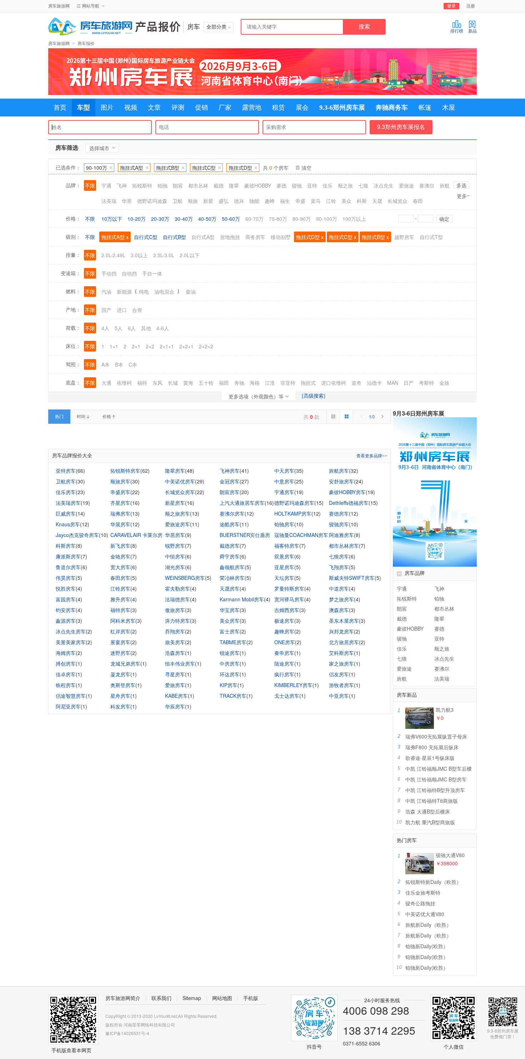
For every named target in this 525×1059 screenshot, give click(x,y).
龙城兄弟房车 (125, 663)
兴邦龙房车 (341, 631)
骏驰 (402, 638)
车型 (83, 107)
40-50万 (207, 218)
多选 (461, 185)
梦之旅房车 (341, 599)
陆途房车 (284, 663)
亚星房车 (284, 567)
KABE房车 (176, 695)
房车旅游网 (59, 6)
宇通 (402, 588)
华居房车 (175, 534)
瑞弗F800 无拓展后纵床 (432, 747)
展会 (302, 107)
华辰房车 (175, 706)
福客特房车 (286, 545)
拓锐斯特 (407, 598)
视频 (130, 107)
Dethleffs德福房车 (349, 502)
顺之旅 (441, 648)
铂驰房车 (284, 524)
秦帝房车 (284, 652)
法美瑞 (441, 678)
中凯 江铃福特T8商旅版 (431, 800)
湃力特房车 (177, 620)
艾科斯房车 (341, 652)
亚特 (439, 638)
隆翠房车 (175, 470)
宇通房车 (284, 492)
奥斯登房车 (122, 684)
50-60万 (231, 218)
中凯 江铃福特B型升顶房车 (435, 790)
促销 (201, 107)
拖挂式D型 (240, 167)
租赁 (278, 107)
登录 (451, 6)
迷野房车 (120, 652)
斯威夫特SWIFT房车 (352, 577)
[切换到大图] (346, 416)
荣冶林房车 (232, 577)
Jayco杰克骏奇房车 (77, 534)
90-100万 (96, 167)
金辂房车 (120, 556)
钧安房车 (66, 609)
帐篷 (425, 107)
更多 (462, 195)
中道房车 (339, 588)
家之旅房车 (341, 663)
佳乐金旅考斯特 (422, 892)
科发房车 (120, 706)
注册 (470, 6)
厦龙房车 (120, 674)
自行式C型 (146, 236)
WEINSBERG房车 (185, 577)
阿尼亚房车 (68, 706)
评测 (177, 107)
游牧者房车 (341, 684)
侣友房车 (339, 674)
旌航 (402, 678)
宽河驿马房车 (289, 599)
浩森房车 (175, 652)
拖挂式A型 (131, 167)
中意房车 (284, 481)
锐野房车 (175, 545)
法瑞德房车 (177, 599)
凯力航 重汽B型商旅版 (430, 822)
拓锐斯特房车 (125, 470)
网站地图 (222, 997)
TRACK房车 (233, 695)
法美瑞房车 (68, 502)
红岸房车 (120, 631)
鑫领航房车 (232, 567)
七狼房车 (339, 556)
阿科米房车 (122, 620)
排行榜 (456, 31)
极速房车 (284, 620)
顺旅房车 (120, 481)
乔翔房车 (175, 631)
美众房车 (230, 620)
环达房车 (230, 674)
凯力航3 (445, 709)
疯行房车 (284, 674)
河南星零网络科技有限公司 (149, 1024)
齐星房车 (120, 502)
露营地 (251, 107)
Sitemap (191, 997)
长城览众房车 (180, 492)
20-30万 (160, 218)
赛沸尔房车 (232, 513)
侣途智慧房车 (71, 695)
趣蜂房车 (284, 631)
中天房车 (284, 470)
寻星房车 (175, 674)
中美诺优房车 (180, 481)
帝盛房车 (120, 492)
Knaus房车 (68, 524)
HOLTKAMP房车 (292, 513)
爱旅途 (404, 668)
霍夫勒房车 (177, 588)
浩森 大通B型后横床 (427, 811)
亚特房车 (66, 470)
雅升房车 (120, 599)
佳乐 (402, 648)
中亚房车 (339, 695)
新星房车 (175, 502)
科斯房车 (66, 545)
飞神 (439, 588)
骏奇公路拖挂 (420, 903)
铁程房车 (66, 684)
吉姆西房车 (286, 609)
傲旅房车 (175, 609)
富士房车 (230, 631)
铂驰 (439, 598)
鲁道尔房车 (68, 567)
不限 (90, 218)
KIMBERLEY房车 (293, 684)
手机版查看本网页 (71, 1050)
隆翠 (439, 618)
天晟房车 (230, 588)
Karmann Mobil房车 (242, 599)
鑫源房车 (66, 620)
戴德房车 (230, 545)
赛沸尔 (441, 668)
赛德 (439, 628)
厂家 (225, 107)
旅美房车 (175, 642)
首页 (60, 107)
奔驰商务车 (392, 107)
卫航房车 (66, 481)
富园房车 (66, 599)
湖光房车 (175, 567)
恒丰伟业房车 (180, 663)
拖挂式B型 (167, 167)
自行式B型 (174, 236)
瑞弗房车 (120, 513)
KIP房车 (229, 684)
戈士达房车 (286, 695)
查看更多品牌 (371, 455)
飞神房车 (230, 470)
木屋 (448, 107)
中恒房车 (175, 556)
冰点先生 (444, 658)
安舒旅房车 (341, 481)
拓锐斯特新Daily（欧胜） (433, 881)
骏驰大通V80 (450, 855)
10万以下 (111, 218)
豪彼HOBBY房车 (347, 492)
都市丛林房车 (344, 545)
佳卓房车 (66, 674)
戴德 (402, 618)
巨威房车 (66, 513)
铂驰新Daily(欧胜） (426, 946)
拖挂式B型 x (375, 236)
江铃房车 (120, 588)
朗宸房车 (230, 492)
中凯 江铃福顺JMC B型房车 (436, 779)
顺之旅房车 (177, 513)
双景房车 (284, 556)
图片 (107, 107)
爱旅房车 (175, 684)
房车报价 (86, 43)
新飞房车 (120, 545)
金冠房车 (230, 481)
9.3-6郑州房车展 (342, 107)
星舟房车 (120, 695)
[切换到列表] (333, 416)
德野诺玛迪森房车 (294, 502)
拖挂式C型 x (342, 236)
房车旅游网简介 (122, 997)
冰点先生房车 (71, 631)
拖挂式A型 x (115, 236)
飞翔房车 (339, 567)
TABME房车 (233, 642)
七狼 (402, 658)
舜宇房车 (230, 556)
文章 (154, 107)
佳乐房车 (66, 492)
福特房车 (120, 609)
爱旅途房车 (177, 524)
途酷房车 (230, 524)
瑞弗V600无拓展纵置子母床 (436, 736)
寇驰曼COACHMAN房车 (301, 534)
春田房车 (120, 577)
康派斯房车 (68, 556)
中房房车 (230, 663)
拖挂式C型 (204, 167)
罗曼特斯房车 (289, 588)
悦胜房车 (66, 588)
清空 (306, 167)
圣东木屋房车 (344, 620)
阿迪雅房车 (341, 534)
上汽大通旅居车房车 (242, 502)
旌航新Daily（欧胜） (428, 924)
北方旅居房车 (344, 642)
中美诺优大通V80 (424, 914)
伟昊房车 (66, 577)
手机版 (250, 997)
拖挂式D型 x (310, 236)
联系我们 (161, 997)
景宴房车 (120, 642)
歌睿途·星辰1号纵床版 (430, 757)
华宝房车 (230, 609)
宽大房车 (120, 567)
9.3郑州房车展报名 (401, 127)
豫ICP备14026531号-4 (127, 1033)
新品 (472, 31)
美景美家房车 (71, 642)
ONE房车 (284, 642)
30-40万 (184, 218)
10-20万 (137, 218)
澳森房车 (339, 609)
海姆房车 (66, 652)
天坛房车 (284, 577)
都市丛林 (444, 608)
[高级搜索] (313, 396)
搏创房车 (66, 663)
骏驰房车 (339, 524)
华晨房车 (120, 524)
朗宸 (402, 608)
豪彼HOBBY (410, 628)
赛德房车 (339, 513)
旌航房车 (339, 470)
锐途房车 (230, 652)
